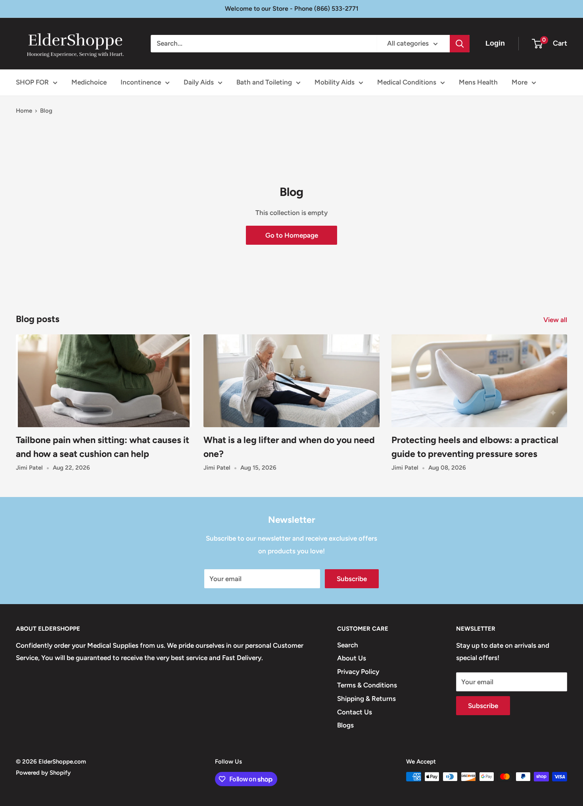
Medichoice (89, 82)
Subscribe (352, 579)
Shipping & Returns (366, 698)
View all (556, 320)
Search (347, 645)
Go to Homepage (291, 235)
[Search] (460, 43)
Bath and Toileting (264, 82)
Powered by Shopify (43, 772)
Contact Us (354, 712)
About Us (351, 658)
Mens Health (478, 82)
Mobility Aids (335, 82)
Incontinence (141, 82)
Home (24, 110)
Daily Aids (199, 82)
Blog (46, 110)
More (519, 82)
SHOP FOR (32, 82)
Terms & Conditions (367, 685)
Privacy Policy (358, 672)
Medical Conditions (406, 82)
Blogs (345, 725)
